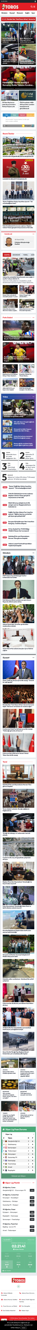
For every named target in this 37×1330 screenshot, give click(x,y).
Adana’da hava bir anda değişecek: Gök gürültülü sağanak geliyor (11, 456)
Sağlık (27, 13)
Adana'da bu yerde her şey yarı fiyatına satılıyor (26, 1116)
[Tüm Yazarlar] (33, 234)
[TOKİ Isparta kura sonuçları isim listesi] (27, 1084)
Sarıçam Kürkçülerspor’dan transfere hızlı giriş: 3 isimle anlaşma (21, 522)
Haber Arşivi (25, 1310)
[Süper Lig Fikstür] (33, 1183)
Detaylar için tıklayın (19, 1176)
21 (29, 88)
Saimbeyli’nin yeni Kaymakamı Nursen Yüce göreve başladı (18, 537)
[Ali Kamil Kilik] (8, 242)
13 (18, 88)
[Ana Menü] (34, 7)
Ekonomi (20, 13)
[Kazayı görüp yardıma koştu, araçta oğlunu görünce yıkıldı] (7, 444)
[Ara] (32, 7)
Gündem (4, 13)
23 (32, 88)
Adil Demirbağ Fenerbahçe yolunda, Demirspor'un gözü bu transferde (12, 467)
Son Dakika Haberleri (9, 1310)
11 (15, 88)
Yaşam (5, 1113)
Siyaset (12, 13)
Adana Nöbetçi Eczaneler (6, 1294)
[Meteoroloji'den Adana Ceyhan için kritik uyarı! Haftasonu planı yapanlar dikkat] (27, 1063)
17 (23, 88)
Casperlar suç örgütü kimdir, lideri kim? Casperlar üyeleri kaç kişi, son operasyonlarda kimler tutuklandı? (10, 1118)
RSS (5, 1320)
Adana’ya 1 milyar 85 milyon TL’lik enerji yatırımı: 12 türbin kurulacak (21, 478)
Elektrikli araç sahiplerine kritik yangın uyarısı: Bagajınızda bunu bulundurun (19, 505)
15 (21, 88)
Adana (8, 452)
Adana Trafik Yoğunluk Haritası (27, 1300)
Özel (9, 463)
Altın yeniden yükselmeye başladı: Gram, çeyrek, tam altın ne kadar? (10, 1096)
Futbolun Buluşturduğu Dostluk (22, 243)
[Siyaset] (33, 658)
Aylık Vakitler (7, 1270)
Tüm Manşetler (25, 1306)
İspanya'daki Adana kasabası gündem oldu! (9, 1072)
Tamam (23, 1327)
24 (33, 88)
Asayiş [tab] (7, 255)
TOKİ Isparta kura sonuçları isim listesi (26, 1094)
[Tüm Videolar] (33, 397)
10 (14, 88)
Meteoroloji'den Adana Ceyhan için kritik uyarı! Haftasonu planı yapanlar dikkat (27, 1074)
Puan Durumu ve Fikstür (10, 1306)
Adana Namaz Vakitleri (10, 1299)
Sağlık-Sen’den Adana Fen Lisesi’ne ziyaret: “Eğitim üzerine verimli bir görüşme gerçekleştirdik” (20, 514)
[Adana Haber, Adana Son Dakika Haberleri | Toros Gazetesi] (10, 6)
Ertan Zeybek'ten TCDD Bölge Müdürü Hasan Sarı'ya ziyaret (19, 530)
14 (19, 88)
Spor (33, 13)
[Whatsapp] (18, 1286)
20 (28, 88)
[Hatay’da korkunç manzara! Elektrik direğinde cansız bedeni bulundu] (7, 437)
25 (34, 88)
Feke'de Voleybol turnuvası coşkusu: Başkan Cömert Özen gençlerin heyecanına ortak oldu (20, 495)
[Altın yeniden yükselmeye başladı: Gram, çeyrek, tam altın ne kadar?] (9, 1084)
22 (30, 88)
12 (17, 88)
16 (22, 88)
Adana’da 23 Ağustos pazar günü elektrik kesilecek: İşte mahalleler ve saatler (30, 456)
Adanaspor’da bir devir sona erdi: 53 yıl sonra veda (30, 467)
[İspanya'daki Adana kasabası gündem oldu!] (9, 1063)
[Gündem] (33, 553)
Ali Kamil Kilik (19, 239)
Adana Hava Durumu (28, 1293)
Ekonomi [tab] (16, 255)
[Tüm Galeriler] (33, 317)
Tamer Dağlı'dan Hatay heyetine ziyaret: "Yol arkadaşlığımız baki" (20, 487)
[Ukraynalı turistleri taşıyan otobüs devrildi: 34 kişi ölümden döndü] (7, 430)
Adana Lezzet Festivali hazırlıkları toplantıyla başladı (20, 544)
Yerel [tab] (25, 255)
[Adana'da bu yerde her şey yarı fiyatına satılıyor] (27, 1106)
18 (25, 88)
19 (26, 88)
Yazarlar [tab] (8, 234)
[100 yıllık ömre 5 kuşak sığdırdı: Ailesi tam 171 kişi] (7, 422)
